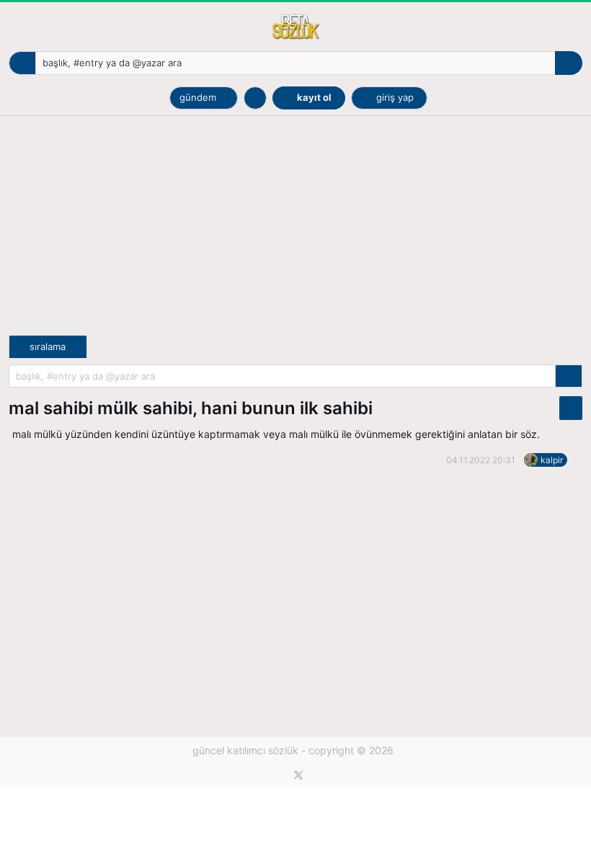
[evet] (568, 376)
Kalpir (552, 460)
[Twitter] (298, 775)
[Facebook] (274, 775)
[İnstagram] (323, 775)
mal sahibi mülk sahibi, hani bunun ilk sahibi (191, 408)
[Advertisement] (295, 234)
